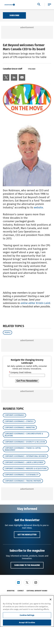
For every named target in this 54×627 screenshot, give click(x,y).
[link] (6, 77)
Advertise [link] (11, 591)
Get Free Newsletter (27, 381)
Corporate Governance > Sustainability (22, 475)
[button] (49, 4)
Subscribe (14, 15)
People (7, 333)
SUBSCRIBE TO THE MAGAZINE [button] (27, 565)
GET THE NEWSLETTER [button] (27, 534)
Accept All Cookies (27, 622)
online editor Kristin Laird (35, 303)
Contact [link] (20, 591)
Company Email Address (20, 372)
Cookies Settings (27, 615)
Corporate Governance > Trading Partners (23, 481)
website (38, 207)
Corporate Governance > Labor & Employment (24, 462)
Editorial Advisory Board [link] (37, 591)
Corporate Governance (14, 415)
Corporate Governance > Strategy (19, 421)
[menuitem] (6, 77)
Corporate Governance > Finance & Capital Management (23, 449)
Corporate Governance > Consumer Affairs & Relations (24, 435)
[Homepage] (9, 5)
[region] (27, 611)
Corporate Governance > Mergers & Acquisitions (26, 469)
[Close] (50, 599)
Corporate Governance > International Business (25, 456)
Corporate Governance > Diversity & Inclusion (25, 442)
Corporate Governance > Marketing (20, 428)
